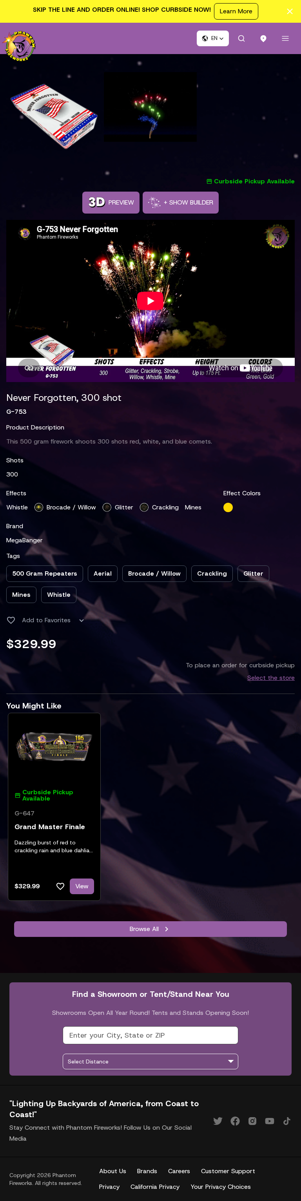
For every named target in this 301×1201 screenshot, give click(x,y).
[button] (213, 38)
